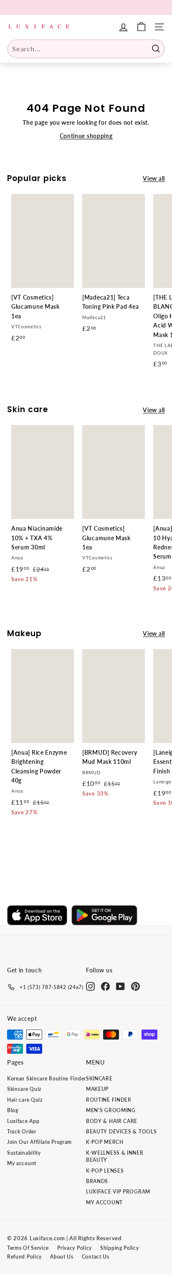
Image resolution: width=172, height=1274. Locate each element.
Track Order (21, 1131)
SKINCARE (99, 1078)
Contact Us (95, 1257)
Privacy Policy (74, 1248)
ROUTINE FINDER (109, 1100)
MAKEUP (97, 1089)
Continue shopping (86, 135)
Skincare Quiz (24, 1089)
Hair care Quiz (25, 1100)
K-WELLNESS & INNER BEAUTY (115, 1156)
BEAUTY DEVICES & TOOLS (121, 1131)
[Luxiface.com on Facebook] (105, 986)
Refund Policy (24, 1257)
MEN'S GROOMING (111, 1110)
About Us (61, 1257)
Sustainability (24, 1153)
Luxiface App (23, 1121)
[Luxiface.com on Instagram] (90, 986)
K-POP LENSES (105, 1171)
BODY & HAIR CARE (111, 1121)
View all (154, 178)
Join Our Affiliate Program (39, 1142)
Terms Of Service (28, 1248)
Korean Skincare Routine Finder (46, 1078)
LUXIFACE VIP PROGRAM (118, 1191)
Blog (12, 1110)
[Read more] (141, 27)
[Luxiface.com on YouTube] (120, 986)
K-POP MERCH (105, 1142)
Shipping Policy (119, 1248)
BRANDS (97, 1181)
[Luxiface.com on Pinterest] (135, 986)
